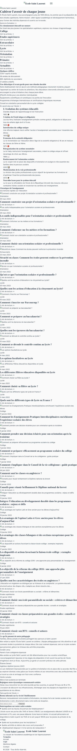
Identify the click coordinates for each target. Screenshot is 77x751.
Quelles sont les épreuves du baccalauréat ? (22, 330)
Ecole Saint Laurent (36, 731)
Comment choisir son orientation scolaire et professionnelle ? (31, 243)
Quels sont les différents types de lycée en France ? (26, 400)
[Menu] (51, 3)
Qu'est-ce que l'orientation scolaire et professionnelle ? (28, 274)
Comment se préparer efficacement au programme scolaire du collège (36, 451)
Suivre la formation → (8, 23)
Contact (6, 747)
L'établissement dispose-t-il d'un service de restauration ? (24, 728)
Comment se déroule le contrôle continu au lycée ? (26, 344)
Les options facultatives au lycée (16, 358)
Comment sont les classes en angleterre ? (21, 473)
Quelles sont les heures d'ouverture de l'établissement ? (23, 709)
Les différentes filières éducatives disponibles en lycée (27, 372)
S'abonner (22, 704)
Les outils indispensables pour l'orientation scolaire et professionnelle (35, 215)
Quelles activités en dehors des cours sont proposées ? (23, 725)
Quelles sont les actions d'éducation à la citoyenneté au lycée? (31, 288)
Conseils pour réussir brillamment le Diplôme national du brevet (33, 487)
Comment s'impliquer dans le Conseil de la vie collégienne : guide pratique (38, 464)
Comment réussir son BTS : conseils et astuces (23, 631)
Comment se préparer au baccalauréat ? (21, 316)
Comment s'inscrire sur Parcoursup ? (19, 302)
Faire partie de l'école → (9, 693)
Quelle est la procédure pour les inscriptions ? (19, 722)
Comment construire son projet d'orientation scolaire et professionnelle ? (37, 202)
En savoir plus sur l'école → (10, 106)
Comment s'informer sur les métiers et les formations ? (28, 229)
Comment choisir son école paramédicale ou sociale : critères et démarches (38, 600)
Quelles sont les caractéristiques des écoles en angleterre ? (30, 580)
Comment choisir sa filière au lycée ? (19, 386)
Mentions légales (9, 744)
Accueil (6, 739)
